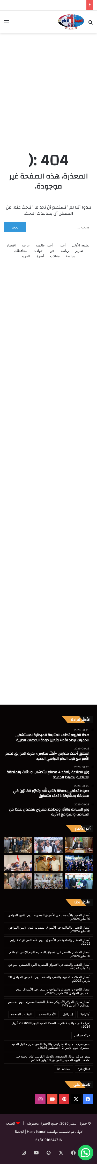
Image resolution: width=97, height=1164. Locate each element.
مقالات (55, 256)
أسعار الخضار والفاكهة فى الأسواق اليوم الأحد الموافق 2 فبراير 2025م (50, 941)
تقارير (79, 251)
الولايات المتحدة (21, 1014)
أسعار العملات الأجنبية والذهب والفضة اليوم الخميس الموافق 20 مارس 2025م (49, 979)
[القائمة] (6, 24)
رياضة (65, 251)
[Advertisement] (48, 86)
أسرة (40, 256)
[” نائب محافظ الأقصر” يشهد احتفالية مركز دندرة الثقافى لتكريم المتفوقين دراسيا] (79, 881)
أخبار (62, 245)
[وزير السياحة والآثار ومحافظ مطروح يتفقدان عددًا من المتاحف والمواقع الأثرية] (48, 863)
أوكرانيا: (85, 1014)
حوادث (38, 251)
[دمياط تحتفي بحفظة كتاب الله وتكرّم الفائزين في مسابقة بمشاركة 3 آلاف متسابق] (79, 863)
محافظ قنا (63, 1069)
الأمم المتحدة (47, 1014)
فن (52, 251)
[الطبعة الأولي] (71, 22)
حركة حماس (82, 1035)
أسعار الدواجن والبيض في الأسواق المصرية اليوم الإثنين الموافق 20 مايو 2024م (49, 954)
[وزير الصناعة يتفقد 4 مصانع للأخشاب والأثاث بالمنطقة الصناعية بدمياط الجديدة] (18, 845)
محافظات (20, 251)
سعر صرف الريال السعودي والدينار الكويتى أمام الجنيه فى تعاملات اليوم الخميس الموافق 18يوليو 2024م (53, 1058)
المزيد (25, 256)
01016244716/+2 (48, 1140)
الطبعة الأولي (81, 245)
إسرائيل (68, 1014)
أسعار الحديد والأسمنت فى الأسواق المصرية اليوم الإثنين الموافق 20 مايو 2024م (49, 917)
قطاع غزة (84, 1069)
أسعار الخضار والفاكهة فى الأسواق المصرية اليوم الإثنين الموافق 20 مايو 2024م (49, 929)
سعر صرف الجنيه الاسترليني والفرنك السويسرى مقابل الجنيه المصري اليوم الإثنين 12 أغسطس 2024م (50, 1046)
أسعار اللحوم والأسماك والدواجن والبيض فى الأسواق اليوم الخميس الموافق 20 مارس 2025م (53, 991)
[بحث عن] (90, 24)
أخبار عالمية (44, 245)
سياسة (71, 256)
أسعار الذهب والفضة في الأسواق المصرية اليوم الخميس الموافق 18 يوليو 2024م (49, 966)
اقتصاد (11, 245)
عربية (26, 245)
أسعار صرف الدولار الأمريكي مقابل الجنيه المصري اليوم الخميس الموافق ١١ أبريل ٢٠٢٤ (49, 1003)
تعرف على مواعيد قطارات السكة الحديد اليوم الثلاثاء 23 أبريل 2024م (51, 1024)
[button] (85, 1152)
